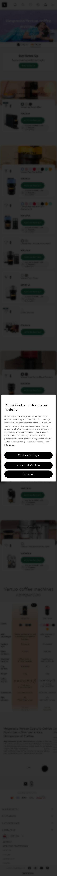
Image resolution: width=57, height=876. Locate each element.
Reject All (28, 474)
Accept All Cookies (28, 465)
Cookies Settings (28, 455)
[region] (28, 438)
